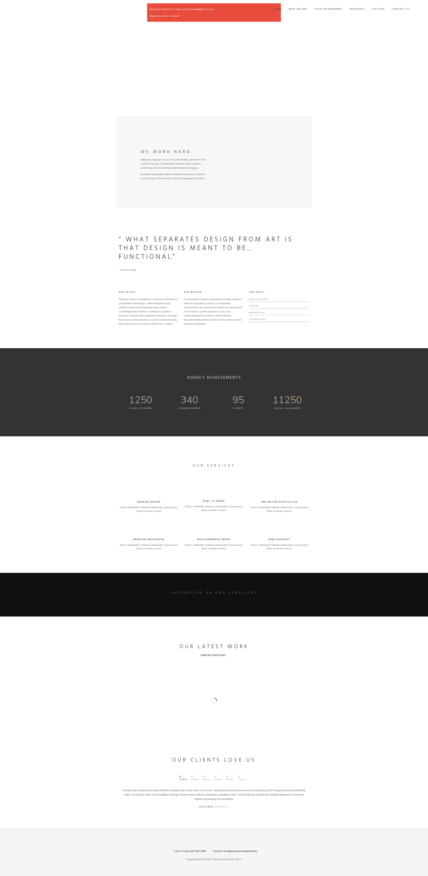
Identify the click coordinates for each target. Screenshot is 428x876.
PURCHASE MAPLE (213, 602)
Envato (223, 807)
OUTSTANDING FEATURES (160, 191)
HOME (278, 9)
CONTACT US (401, 9)
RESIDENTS (357, 9)
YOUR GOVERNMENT (328, 9)
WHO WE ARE (298, 9)
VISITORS (378, 9)
